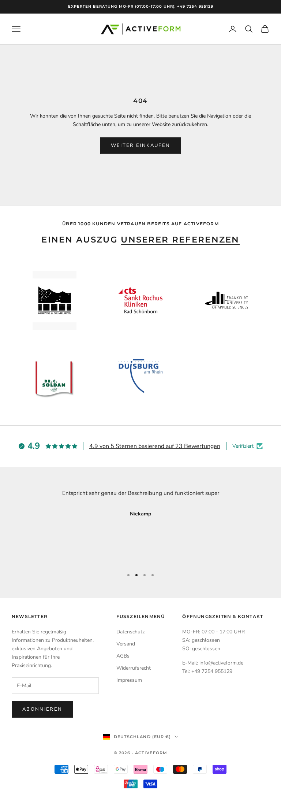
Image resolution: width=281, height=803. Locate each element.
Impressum (129, 680)
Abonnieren (42, 709)
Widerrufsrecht (133, 668)
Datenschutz (130, 631)
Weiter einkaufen (140, 145)
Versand (125, 643)
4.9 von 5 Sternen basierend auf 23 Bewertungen (154, 446)
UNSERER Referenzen (180, 239)
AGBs (123, 655)
